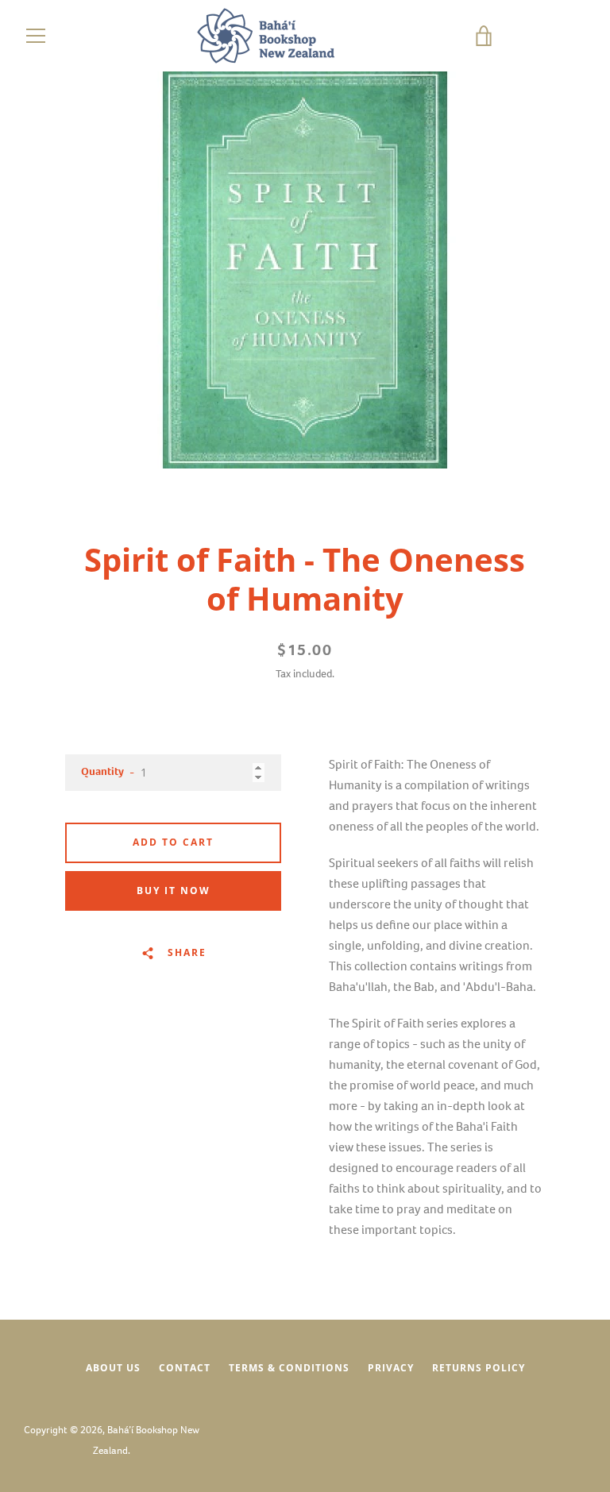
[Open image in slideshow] (305, 269)
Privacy (391, 1367)
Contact (184, 1367)
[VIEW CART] (534, 36)
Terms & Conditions (289, 1367)
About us (113, 1367)
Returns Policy (478, 1367)
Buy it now (173, 890)
